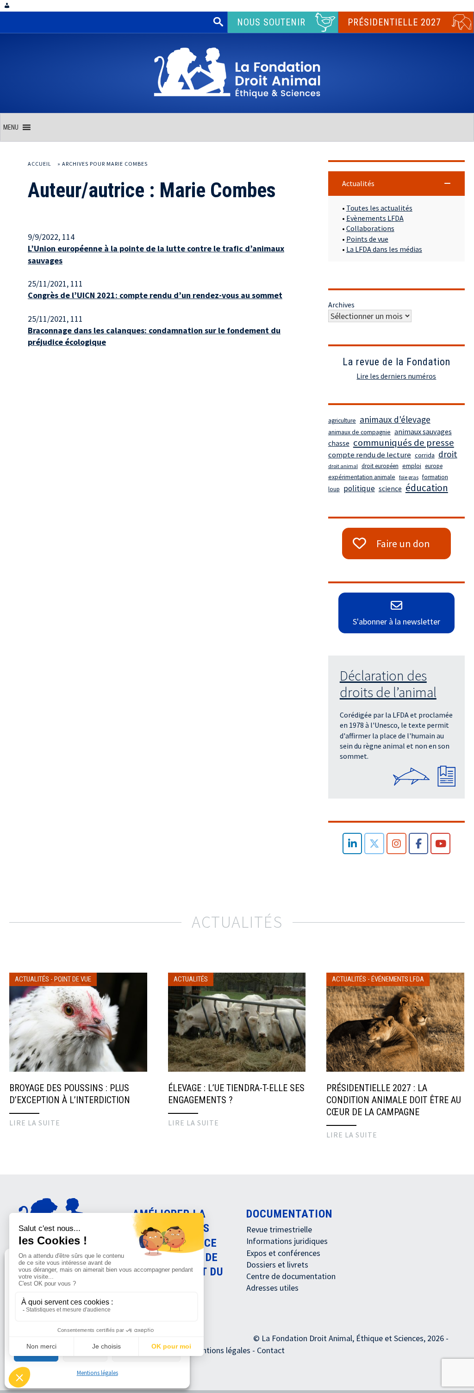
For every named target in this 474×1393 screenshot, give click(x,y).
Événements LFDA (397, 979)
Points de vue (367, 239)
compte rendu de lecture (369, 455)
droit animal (343, 465)
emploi (411, 466)
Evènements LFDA (375, 218)
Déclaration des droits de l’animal (388, 684)
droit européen (380, 466)
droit (447, 454)
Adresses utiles (272, 1287)
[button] (11, 127)
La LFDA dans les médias (384, 249)
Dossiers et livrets (277, 1264)
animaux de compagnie (359, 432)
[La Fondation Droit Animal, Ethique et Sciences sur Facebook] (419, 844)
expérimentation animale (361, 477)
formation (435, 477)
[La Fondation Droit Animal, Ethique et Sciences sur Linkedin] (352, 844)
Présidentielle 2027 (394, 22)
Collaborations (370, 228)
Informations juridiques (287, 1241)
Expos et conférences (283, 1253)
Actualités (32, 979)
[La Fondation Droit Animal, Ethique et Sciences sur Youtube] (440, 844)
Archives (341, 304)
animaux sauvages (423, 431)
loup (334, 489)
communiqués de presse (403, 442)
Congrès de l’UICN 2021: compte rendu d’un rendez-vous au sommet (155, 295)
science (390, 488)
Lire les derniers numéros (396, 376)
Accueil (39, 163)
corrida (425, 455)
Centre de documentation (291, 1276)
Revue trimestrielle (279, 1229)
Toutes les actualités (379, 207)
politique (359, 488)
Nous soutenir (271, 22)
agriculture (342, 421)
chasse (338, 443)
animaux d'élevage (395, 419)
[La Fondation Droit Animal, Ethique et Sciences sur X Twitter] (374, 844)
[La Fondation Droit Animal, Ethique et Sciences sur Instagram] (396, 844)
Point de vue (72, 979)
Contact (271, 1350)
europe (434, 466)
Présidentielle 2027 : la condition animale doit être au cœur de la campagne (393, 1100)
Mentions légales (97, 1373)
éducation (426, 488)
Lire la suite (34, 1122)
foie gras (408, 477)
